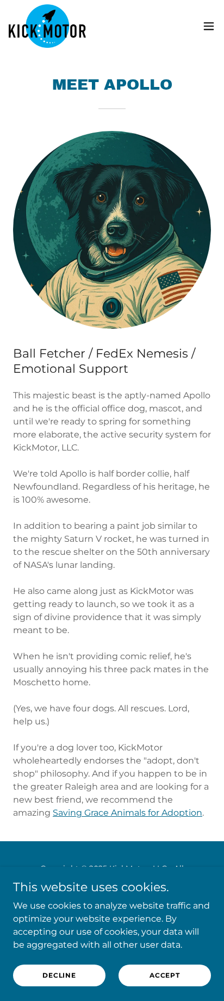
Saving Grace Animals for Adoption (127, 813)
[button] (209, 26)
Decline (59, 975)
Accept (165, 975)
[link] (47, 26)
